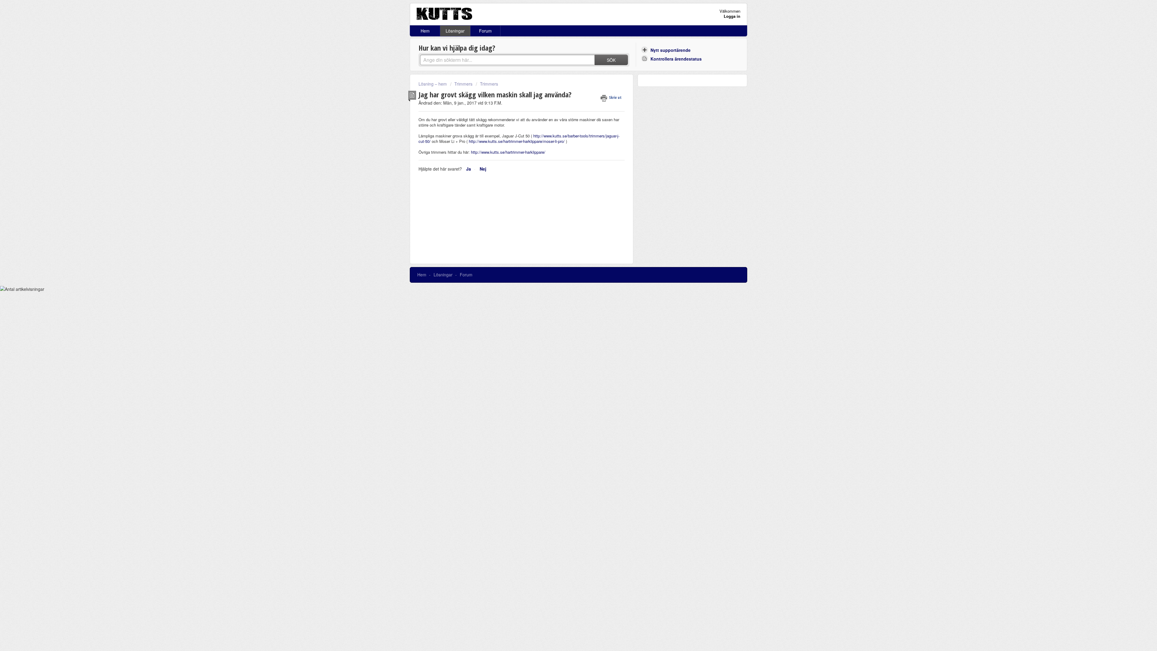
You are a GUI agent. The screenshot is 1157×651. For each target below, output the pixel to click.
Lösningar (455, 31)
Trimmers (463, 84)
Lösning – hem (433, 84)
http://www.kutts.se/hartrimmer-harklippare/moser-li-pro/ (517, 141)
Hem (425, 31)
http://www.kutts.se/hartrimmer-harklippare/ (508, 152)
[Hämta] (567, 252)
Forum (485, 31)
